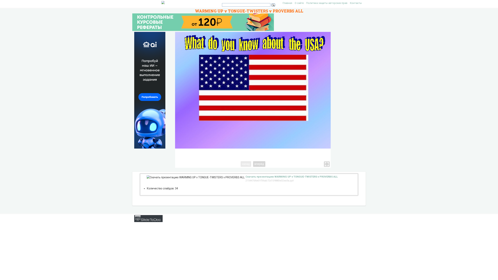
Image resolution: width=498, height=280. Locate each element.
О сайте (299, 3)
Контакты (356, 3)
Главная (287, 3)
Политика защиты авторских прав (326, 3)
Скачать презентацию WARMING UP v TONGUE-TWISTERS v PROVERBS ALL (291, 176)
